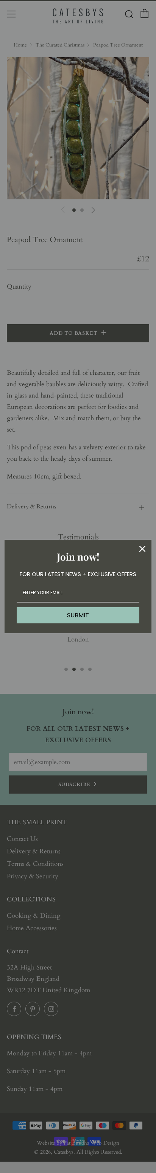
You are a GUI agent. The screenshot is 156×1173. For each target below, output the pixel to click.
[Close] (142, 549)
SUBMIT (78, 615)
